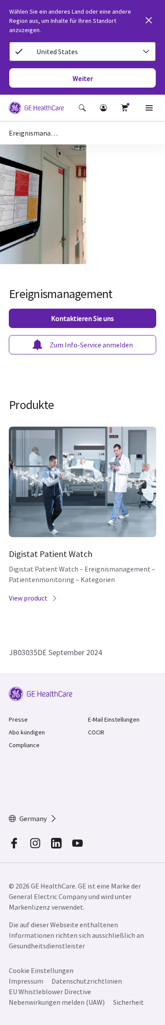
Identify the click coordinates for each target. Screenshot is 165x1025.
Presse (18, 719)
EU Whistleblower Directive (50, 991)
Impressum (26, 981)
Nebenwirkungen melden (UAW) (57, 1002)
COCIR (96, 732)
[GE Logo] (36, 109)
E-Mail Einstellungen (113, 719)
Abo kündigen (27, 732)
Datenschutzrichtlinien (86, 981)
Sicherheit (128, 1002)
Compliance (24, 745)
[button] (82, 108)
